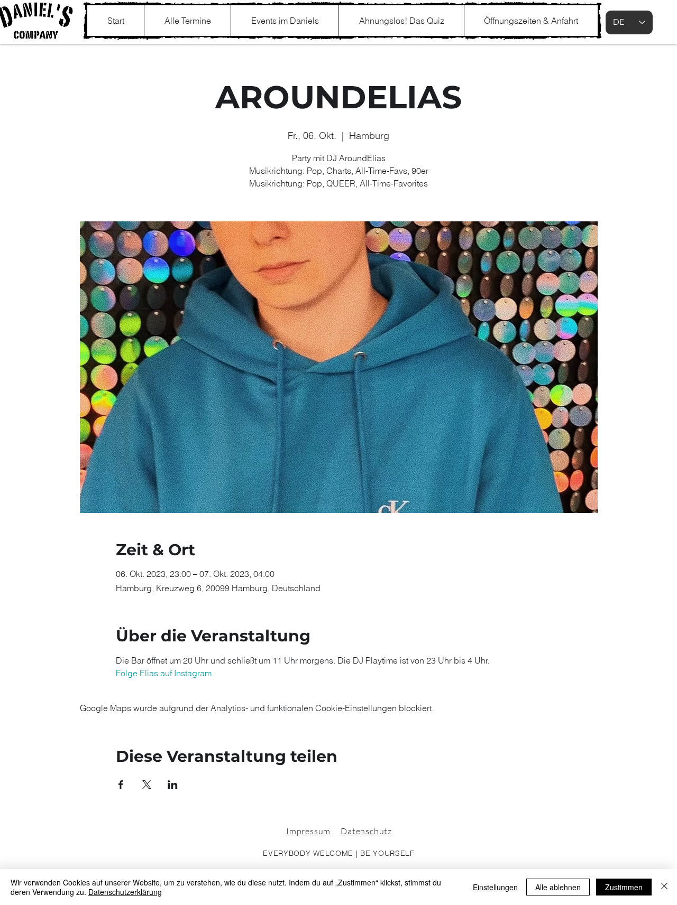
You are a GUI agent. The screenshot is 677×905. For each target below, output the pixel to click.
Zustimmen (624, 887)
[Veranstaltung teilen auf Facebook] (121, 784)
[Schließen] (664, 887)
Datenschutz (366, 831)
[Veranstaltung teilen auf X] (147, 784)
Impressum (308, 831)
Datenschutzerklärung (125, 892)
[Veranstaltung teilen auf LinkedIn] (173, 784)
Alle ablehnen (558, 887)
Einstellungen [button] (495, 887)
